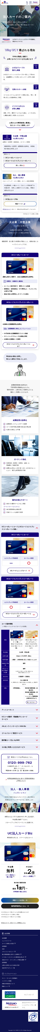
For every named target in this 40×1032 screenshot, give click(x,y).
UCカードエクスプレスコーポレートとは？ (18, 345)
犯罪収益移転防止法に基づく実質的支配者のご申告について (21, 779)
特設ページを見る (18, 900)
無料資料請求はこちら (18, 906)
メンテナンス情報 (6, 981)
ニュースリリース (6, 941)
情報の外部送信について (8, 983)
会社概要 (4, 938)
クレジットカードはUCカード (4, 3)
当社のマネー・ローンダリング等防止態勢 (13, 960)
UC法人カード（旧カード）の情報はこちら (13, 923)
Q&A (3, 949)
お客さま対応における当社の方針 (11, 965)
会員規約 (4, 946)
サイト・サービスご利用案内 (9, 978)
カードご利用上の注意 (8, 943)
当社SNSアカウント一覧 (8, 968)
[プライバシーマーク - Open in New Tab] (20, 1017)
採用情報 (4, 962)
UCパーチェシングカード (18, 570)
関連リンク (5, 986)
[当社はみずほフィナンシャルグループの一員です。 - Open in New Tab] (20, 1005)
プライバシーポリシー (8, 951)
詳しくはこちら (31, 702)
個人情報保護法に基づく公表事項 (11, 954)
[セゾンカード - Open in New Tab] (20, 994)
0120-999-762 (20, 763)
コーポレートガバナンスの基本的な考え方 (13, 957)
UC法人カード (7, 209)
